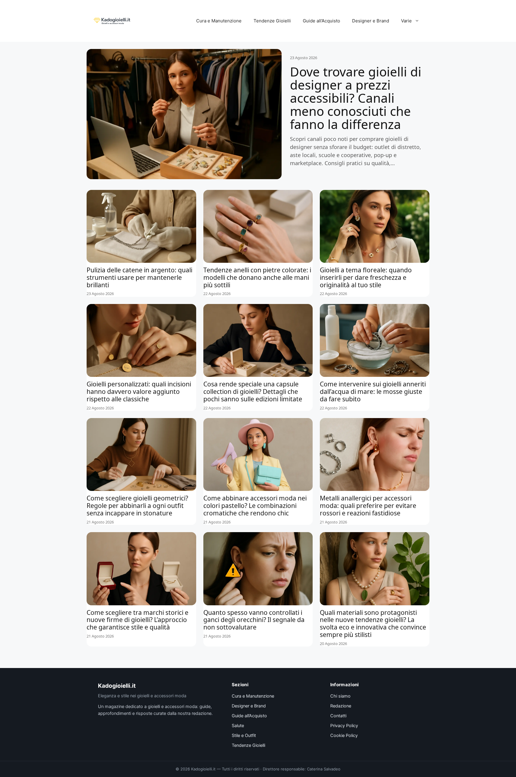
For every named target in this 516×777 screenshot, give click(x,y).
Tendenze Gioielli (272, 21)
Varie (406, 21)
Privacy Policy (344, 725)
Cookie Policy (344, 735)
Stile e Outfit (244, 735)
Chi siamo (340, 696)
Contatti (338, 715)
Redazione (340, 706)
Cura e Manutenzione (219, 21)
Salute (238, 725)
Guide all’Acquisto (321, 21)
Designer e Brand (370, 21)
